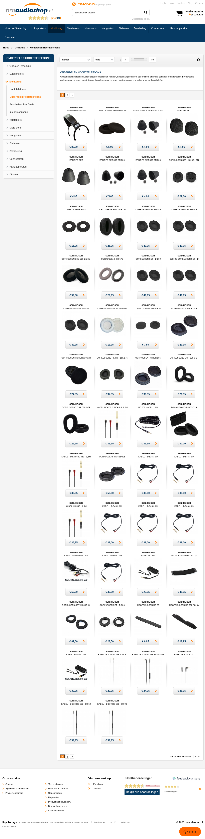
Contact (199, 3)
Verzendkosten (55, 784)
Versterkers (73, 28)
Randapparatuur (179, 28)
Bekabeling (140, 28)
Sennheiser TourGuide (22, 104)
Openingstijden (103, 4)
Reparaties (53, 797)
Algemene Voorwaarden (16, 788)
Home (172, 3)
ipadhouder (99, 822)
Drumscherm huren (57, 806)
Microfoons (90, 28)
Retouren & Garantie (58, 788)
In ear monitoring (19, 112)
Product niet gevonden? (59, 802)
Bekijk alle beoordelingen (142, 792)
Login (163, 3)
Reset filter (199, 59)
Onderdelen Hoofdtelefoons (25, 96)
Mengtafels (107, 28)
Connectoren (158, 28)
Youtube (97, 788)
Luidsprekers (38, 28)
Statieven (124, 28)
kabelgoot (125, 822)
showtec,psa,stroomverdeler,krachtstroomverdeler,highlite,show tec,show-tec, (54, 822)
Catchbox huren (56, 810)
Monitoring (56, 28)
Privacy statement (14, 793)
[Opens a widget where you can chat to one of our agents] (190, 832)
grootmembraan (9, 826)
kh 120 (113, 822)
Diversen (10, 37)
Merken (181, 3)
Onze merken (55, 793)
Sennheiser (148, 110)
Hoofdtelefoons (18, 89)
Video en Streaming (15, 28)
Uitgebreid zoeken (141, 19)
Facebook (98, 784)
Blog (190, 3)
